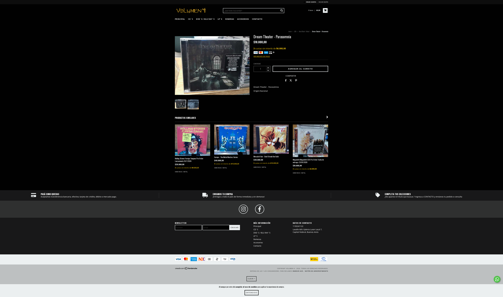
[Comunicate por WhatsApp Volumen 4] (497, 279)
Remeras (229, 19)
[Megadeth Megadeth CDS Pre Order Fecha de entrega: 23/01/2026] (310, 141)
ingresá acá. (298, 271)
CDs (295, 31)
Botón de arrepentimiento (316, 271)
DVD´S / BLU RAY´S (205, 19)
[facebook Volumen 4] (259, 209)
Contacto (257, 19)
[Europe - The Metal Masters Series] (232, 140)
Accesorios (243, 19)
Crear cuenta (311, 2)
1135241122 (298, 226)
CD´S (190, 19)
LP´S (220, 19)
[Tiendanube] (186, 269)
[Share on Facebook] (286, 80)
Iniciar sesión (323, 2)
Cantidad (257, 64)
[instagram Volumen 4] (243, 209)
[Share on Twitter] (290, 80)
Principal (180, 19)
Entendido (251, 292)
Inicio (289, 31)
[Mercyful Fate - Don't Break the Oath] (271, 139)
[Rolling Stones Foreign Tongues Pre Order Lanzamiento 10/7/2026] (192, 140)
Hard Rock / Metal (304, 31)
